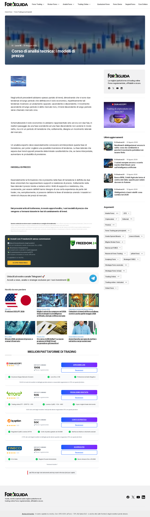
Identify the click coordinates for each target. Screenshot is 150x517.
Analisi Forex (111, 213)
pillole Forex (137, 254)
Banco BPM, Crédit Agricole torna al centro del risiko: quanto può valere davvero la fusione (129, 179)
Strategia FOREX (131, 259)
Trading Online (112, 276)
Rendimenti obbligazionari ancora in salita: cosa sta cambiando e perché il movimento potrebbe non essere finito (129, 149)
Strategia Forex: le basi (115, 271)
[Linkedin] (121, 88)
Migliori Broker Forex (114, 242)
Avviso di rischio (28, 514)
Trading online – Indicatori (116, 282)
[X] (113, 88)
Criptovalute (111, 219)
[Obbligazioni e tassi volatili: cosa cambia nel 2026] (108, 193)
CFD (126, 213)
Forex (10, 12)
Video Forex (110, 288)
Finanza (110, 225)
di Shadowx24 (119, 142)
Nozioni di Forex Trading (115, 254)
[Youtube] (117, 88)
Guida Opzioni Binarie (114, 236)
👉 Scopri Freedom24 (19, 263)
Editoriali (127, 219)
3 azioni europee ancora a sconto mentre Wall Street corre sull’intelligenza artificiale (128, 164)
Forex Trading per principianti (23, 12)
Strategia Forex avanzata (116, 265)
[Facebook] (109, 88)
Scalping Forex (111, 259)
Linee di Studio (135, 236)
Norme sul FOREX (112, 248)
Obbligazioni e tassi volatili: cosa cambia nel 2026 (128, 193)
